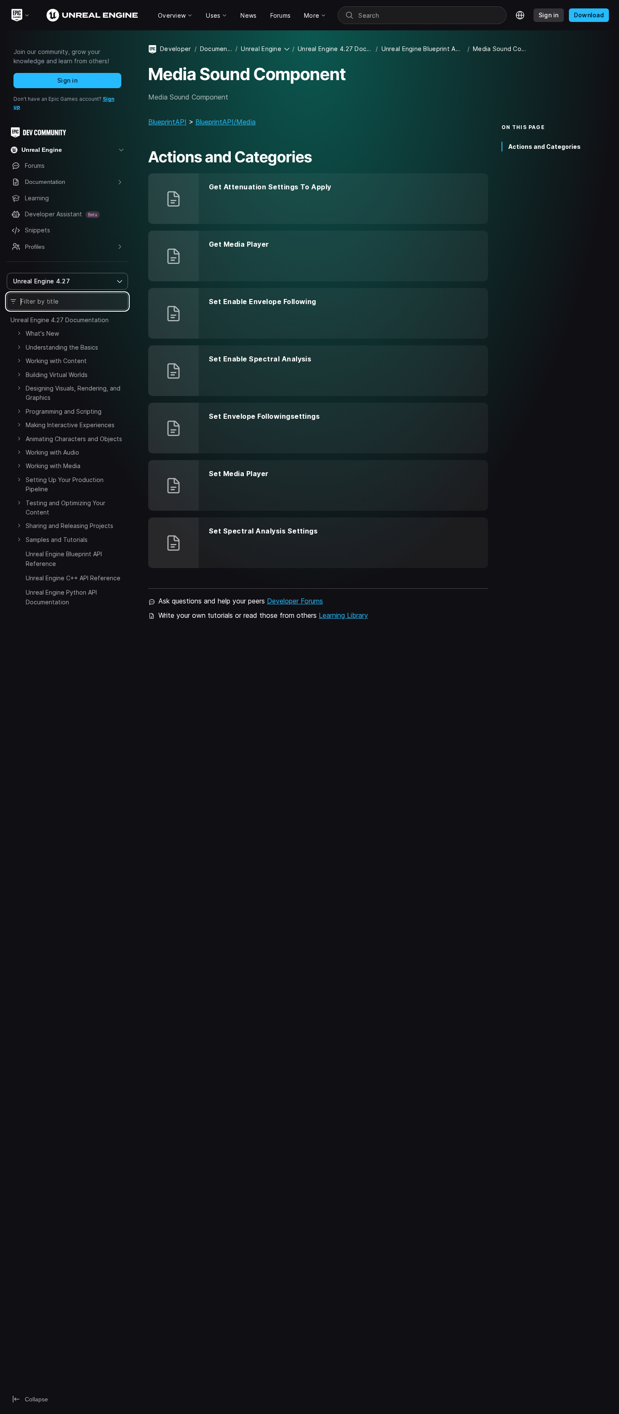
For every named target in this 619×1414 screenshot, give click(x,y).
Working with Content (56, 360)
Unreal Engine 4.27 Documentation (60, 319)
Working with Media (53, 465)
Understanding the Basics (62, 347)
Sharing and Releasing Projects (69, 525)
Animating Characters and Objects (74, 438)
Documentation (216, 48)
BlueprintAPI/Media (225, 122)
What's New (42, 333)
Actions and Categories (544, 146)
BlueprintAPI (167, 122)
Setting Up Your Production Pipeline (65, 484)
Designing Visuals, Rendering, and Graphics (73, 393)
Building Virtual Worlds (57, 374)
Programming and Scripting (63, 411)
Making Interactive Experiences (70, 424)
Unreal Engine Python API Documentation (61, 597)
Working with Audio (52, 452)
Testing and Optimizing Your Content (65, 507)
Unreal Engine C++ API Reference (73, 578)
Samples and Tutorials (57, 539)
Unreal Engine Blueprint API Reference (64, 558)
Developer (175, 48)
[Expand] (19, 333)
